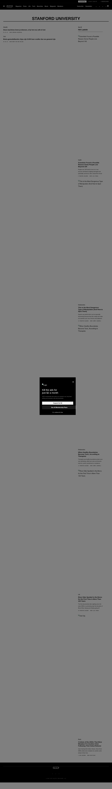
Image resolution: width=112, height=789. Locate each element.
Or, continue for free (57, 412)
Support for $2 (57, 403)
